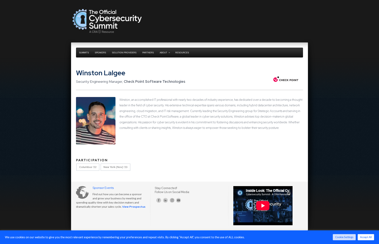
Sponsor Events (103, 188)
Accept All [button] (366, 237)
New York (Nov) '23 (115, 167)
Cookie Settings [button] (344, 237)
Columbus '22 (88, 167)
